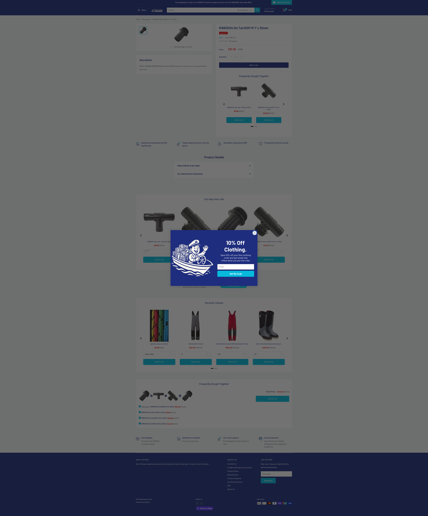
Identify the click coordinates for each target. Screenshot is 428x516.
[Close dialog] (255, 233)
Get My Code (236, 273)
